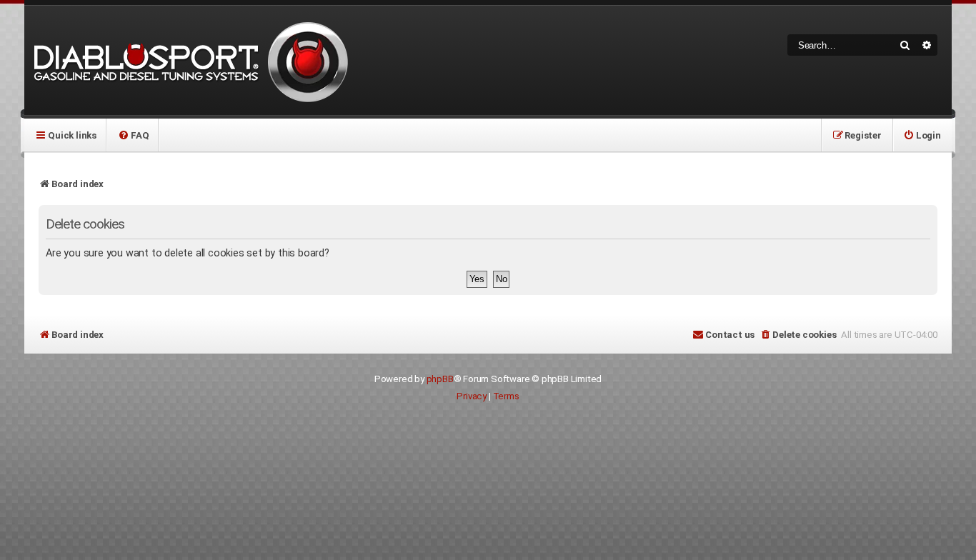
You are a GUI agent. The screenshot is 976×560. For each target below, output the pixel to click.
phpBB (440, 379)
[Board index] (188, 60)
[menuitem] (133, 135)
